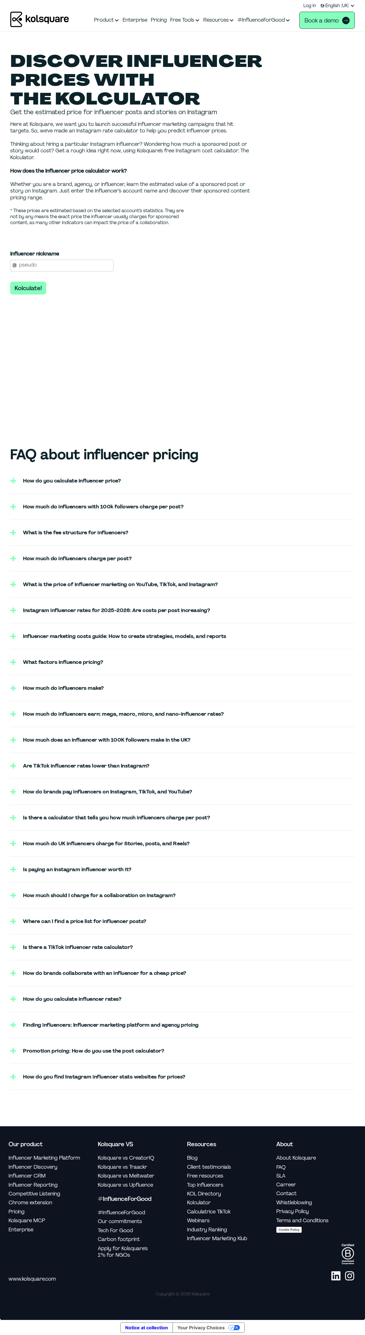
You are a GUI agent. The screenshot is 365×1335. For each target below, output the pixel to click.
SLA (280, 1176)
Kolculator (199, 1202)
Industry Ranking (207, 1230)
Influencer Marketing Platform (44, 1158)
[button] (338, 5)
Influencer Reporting (33, 1185)
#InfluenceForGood (121, 1212)
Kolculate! (28, 288)
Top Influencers (205, 1185)
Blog (192, 1158)
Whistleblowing (294, 1202)
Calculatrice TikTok (208, 1212)
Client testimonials (209, 1167)
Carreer (286, 1185)
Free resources (205, 1176)
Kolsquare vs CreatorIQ (126, 1158)
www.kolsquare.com (32, 1279)
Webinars (198, 1220)
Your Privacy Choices (201, 1327)
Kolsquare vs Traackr (122, 1167)
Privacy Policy (292, 1211)
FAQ (281, 1167)
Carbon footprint (119, 1239)
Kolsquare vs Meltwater (126, 1176)
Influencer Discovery (33, 1167)
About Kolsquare (296, 1158)
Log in (309, 5)
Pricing (17, 1212)
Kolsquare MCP (27, 1220)
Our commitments (120, 1221)
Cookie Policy (289, 1230)
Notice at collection (146, 1327)
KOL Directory (204, 1194)
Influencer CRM (27, 1176)
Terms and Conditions (302, 1220)
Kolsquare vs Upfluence (125, 1185)
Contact (286, 1193)
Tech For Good (115, 1230)
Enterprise (21, 1230)
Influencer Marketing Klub (217, 1238)
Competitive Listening (34, 1194)
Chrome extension (30, 1202)
